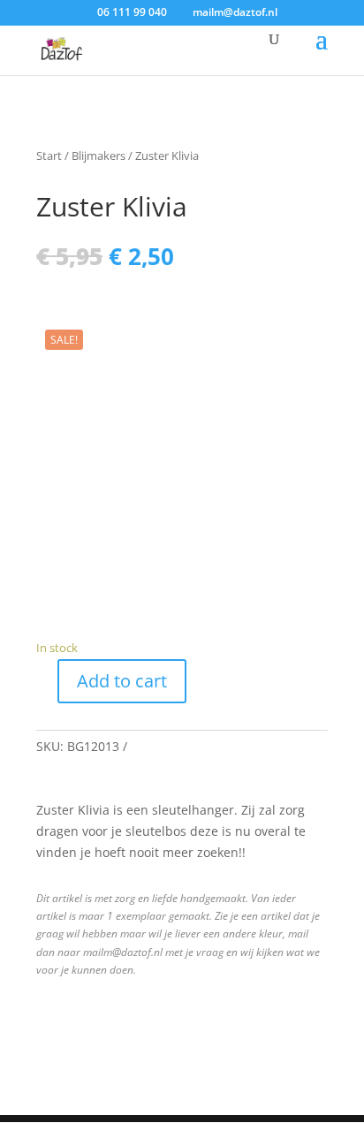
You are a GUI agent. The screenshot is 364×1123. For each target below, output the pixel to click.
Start (49, 155)
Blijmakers (98, 155)
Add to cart (122, 681)
